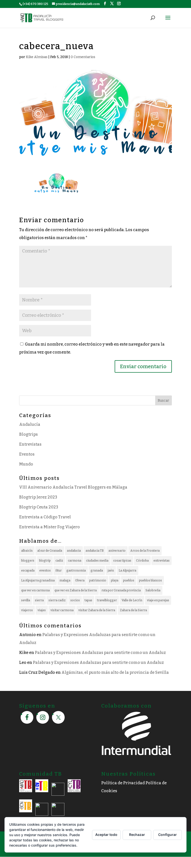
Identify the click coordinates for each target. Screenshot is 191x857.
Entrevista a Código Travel (45, 517)
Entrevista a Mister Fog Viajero (49, 527)
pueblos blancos (150, 580)
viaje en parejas (158, 600)
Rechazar (137, 834)
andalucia (74, 550)
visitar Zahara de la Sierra (96, 610)
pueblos (128, 580)
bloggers (27, 560)
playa (114, 580)
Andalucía (29, 424)
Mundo (26, 464)
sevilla (25, 600)
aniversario (117, 550)
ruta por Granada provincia (121, 590)
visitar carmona (62, 610)
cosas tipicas (122, 560)
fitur (58, 570)
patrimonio (97, 580)
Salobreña (152, 590)
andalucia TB (95, 550)
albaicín (27, 550)
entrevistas (161, 560)
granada (97, 570)
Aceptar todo (106, 834)
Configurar (167, 834)
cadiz (59, 560)
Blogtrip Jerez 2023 (38, 497)
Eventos (27, 454)
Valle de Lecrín (132, 600)
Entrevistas (30, 444)
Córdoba (142, 560)
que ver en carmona (35, 590)
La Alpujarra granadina (38, 580)
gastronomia (76, 570)
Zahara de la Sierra (133, 610)
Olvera (80, 580)
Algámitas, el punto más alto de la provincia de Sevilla (115, 672)
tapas (88, 600)
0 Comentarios (83, 57)
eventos (45, 570)
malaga (64, 580)
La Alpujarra (127, 570)
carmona (74, 560)
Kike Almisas (37, 57)
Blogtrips (28, 434)
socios (75, 600)
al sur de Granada (49, 550)
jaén (111, 570)
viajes (42, 610)
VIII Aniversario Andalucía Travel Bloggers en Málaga (73, 487)
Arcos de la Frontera (145, 550)
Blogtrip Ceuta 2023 (38, 507)
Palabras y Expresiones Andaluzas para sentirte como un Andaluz (100, 652)
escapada (28, 570)
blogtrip (45, 560)
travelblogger (107, 600)
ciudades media (97, 560)
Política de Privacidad (123, 783)
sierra (39, 600)
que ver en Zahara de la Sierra (75, 590)
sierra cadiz (57, 600)
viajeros (27, 610)
